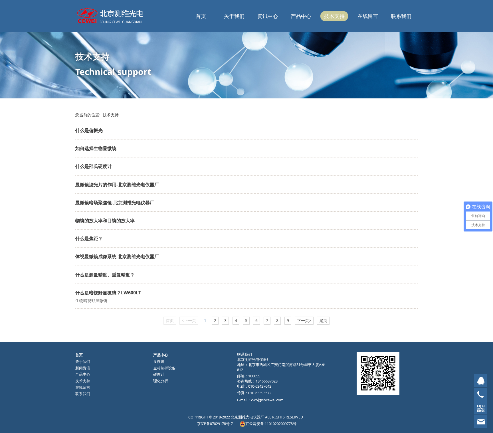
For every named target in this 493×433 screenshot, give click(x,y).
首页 (201, 16)
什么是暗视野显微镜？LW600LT (108, 293)
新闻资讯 (82, 368)
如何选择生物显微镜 (95, 148)
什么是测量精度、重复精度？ (105, 275)
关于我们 (234, 16)
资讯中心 (267, 16)
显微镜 (158, 361)
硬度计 (158, 374)
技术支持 (334, 16)
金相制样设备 (164, 368)
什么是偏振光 (89, 130)
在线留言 (367, 16)
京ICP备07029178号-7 (215, 423)
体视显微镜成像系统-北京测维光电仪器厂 (117, 256)
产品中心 (301, 16)
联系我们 (401, 16)
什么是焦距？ (89, 238)
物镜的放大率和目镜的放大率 (105, 220)
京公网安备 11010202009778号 (270, 423)
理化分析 (160, 381)
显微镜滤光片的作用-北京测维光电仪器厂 (117, 184)
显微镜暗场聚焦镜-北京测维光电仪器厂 (114, 202)
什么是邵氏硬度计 (93, 166)
